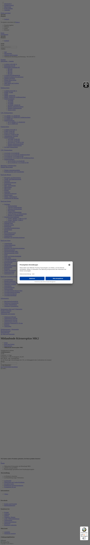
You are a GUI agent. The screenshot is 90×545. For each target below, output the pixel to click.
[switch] (84, 538)
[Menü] (87, 528)
